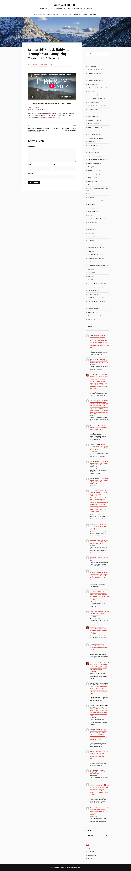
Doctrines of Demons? (51, 66)
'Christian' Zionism (38, 66)
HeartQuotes (91, 177)
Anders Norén (76, 867)
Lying (89, 215)
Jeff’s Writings (93, 14)
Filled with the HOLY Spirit (95, 138)
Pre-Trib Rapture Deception (95, 254)
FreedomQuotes (92, 152)
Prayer (89, 251)
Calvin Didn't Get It (93, 109)
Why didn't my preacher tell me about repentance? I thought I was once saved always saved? (39, 130)
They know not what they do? (95, 301)
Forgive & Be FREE (92, 141)
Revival (90, 269)
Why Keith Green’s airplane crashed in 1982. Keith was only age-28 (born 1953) (99, 360)
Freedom (90, 149)
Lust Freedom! (91, 208)
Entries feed (91, 851)
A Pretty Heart (91, 84)
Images (90, 193)
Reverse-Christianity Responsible (96, 265)
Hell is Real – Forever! (93, 181)
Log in (89, 848)
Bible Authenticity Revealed (95, 98)
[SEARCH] (106, 54)
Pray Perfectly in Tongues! (94, 247)
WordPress (61, 867)
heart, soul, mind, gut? (93, 174)
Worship (90, 326)
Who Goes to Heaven (93, 315)
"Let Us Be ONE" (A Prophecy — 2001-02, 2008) (46, 14)
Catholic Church (92, 113)
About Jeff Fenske (66, 14)
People (89, 233)
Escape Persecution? (93, 134)
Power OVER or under (93, 244)
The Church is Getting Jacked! (95, 283)
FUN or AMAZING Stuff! (94, 156)
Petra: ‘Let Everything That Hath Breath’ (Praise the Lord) (97, 771)
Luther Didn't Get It (93, 211)
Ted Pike (90, 276)
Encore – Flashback (93, 131)
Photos (90, 240)
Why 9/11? (90, 319)
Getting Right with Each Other (96, 159)
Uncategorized (91, 312)
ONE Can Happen (65, 4)
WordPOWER (91, 323)
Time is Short (91, 305)
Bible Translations (92, 102)
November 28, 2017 (47, 64)
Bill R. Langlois (93, 557)
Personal (90, 236)
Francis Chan (91, 145)
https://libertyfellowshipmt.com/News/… (49, 117)
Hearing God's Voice (93, 170)
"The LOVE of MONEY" (94, 69)
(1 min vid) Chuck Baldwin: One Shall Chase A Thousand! (65, 129)
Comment (31, 146)
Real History (91, 262)
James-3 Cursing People (94, 201)
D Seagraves (93, 540)
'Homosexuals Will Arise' (94, 80)
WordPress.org (92, 858)
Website (30, 173)
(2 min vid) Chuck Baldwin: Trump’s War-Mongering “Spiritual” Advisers (49, 53)
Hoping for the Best (93, 184)
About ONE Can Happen (80, 14)
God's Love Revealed (93, 163)
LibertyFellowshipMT (34, 107)
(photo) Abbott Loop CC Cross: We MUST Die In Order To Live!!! (99, 526)
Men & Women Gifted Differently (96, 218)
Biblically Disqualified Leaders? (96, 105)
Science (90, 272)
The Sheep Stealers (93, 294)
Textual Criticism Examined (95, 280)
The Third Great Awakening (95, 297)
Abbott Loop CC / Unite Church (96, 87)
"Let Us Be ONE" (92, 66)
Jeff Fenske (33, 64)
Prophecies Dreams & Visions (95, 258)
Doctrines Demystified (94, 123)
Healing (90, 167)
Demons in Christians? (93, 120)
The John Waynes (92, 290)
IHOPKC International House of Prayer (98, 188)
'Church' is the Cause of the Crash (96, 77)
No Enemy (90, 229)
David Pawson (91, 116)
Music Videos (91, 226)
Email (55, 164)
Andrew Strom (91, 95)
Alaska (89, 91)
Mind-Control (91, 222)
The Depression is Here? (94, 287)
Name (29, 164)
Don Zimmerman (94, 400)
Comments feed (92, 855)
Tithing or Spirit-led (93, 308)
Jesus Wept (91, 204)
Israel (89, 197)
